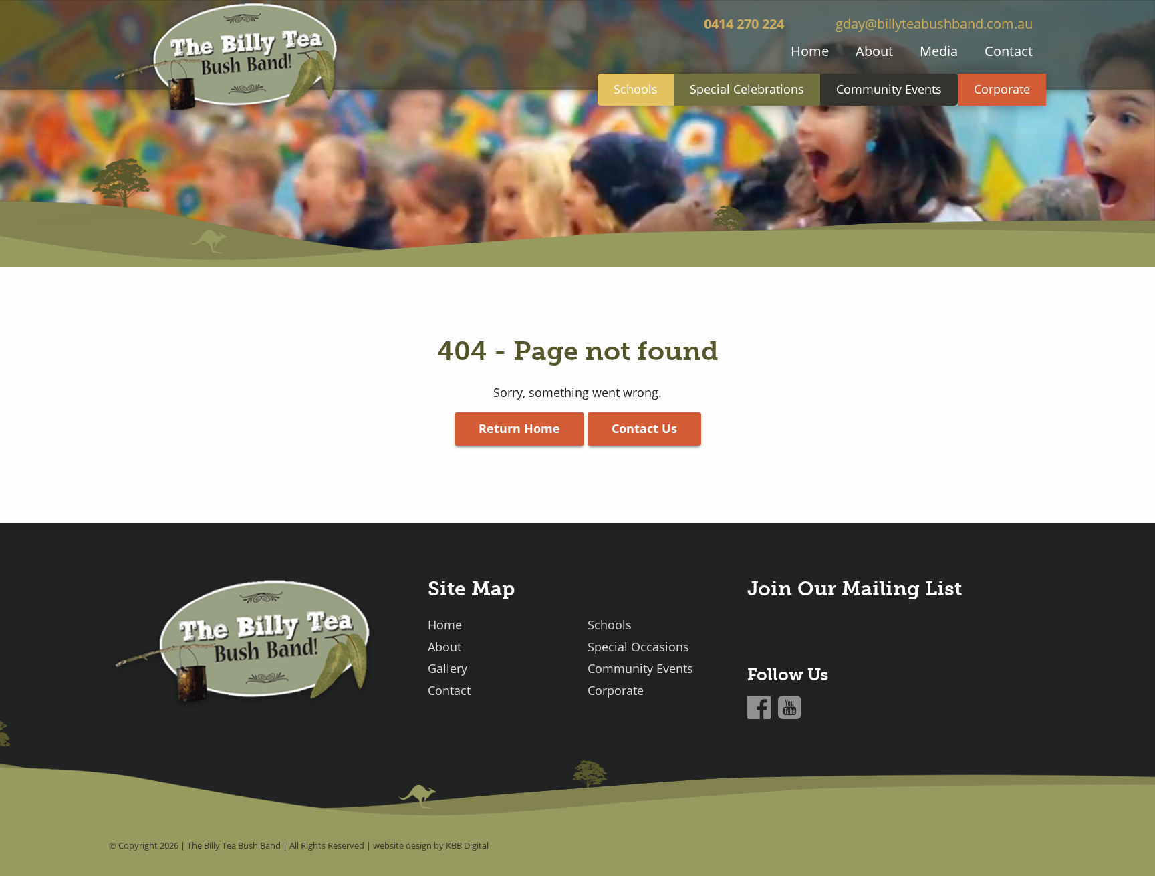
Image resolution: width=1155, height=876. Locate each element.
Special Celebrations (747, 89)
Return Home (519, 428)
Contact (1009, 51)
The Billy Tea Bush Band (234, 845)
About (874, 51)
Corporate (1002, 89)
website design (402, 845)
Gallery (447, 668)
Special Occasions (638, 647)
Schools (636, 89)
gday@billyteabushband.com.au (934, 23)
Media (939, 51)
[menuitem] (809, 51)
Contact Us (644, 428)
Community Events (889, 89)
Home (810, 51)
